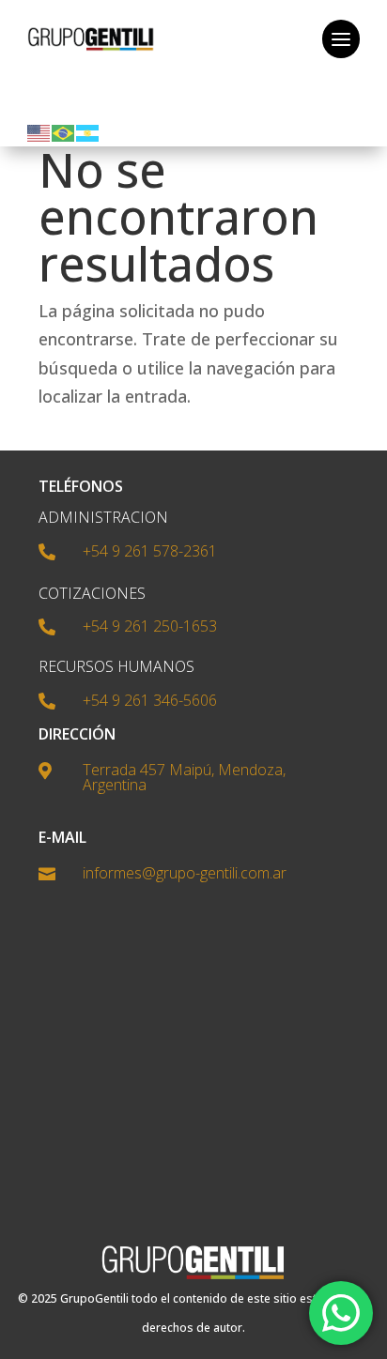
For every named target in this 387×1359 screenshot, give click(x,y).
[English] (39, 131)
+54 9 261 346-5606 (150, 700)
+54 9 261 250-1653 (150, 626)
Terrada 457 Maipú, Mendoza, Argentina (184, 777)
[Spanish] (88, 131)
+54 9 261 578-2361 (150, 551)
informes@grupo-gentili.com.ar (184, 873)
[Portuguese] (64, 131)
